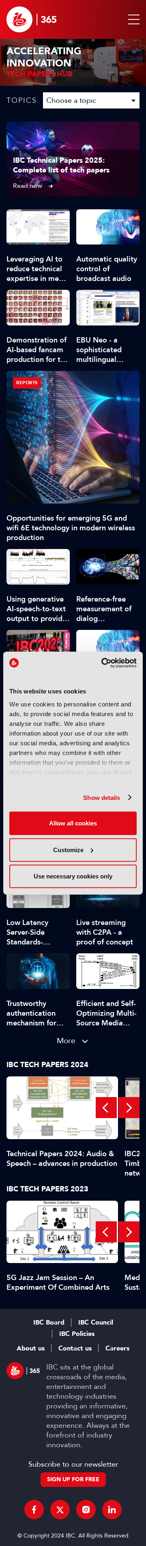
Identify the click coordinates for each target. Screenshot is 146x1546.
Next (129, 1107)
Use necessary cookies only (73, 876)
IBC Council (95, 1322)
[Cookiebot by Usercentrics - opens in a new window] (103, 662)
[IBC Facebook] (34, 1509)
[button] (132, 19)
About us (31, 1348)
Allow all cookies (73, 823)
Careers (117, 1348)
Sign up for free (73, 1479)
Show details (101, 797)
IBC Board (48, 1322)
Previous (106, 1107)
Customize (68, 849)
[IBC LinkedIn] (112, 1509)
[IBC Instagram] (86, 1509)
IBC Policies (76, 1333)
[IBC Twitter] (60, 1509)
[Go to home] (31, 19)
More (66, 1041)
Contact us (75, 1348)
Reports (27, 383)
